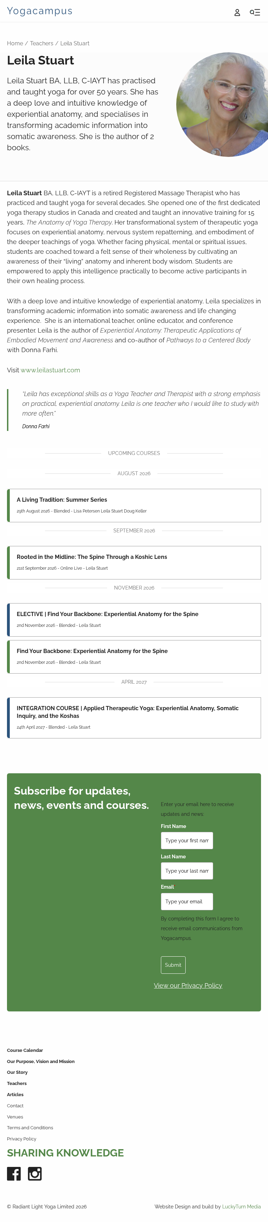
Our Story (17, 1072)
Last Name (173, 856)
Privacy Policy (21, 1138)
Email (168, 887)
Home (15, 43)
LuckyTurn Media (241, 1206)
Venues (15, 1116)
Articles (15, 1094)
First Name (173, 826)
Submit (173, 965)
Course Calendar (25, 1050)
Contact (15, 1105)
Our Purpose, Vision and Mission (41, 1061)
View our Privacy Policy (188, 985)
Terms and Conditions (30, 1127)
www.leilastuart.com (50, 370)
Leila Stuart (74, 43)
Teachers (41, 43)
